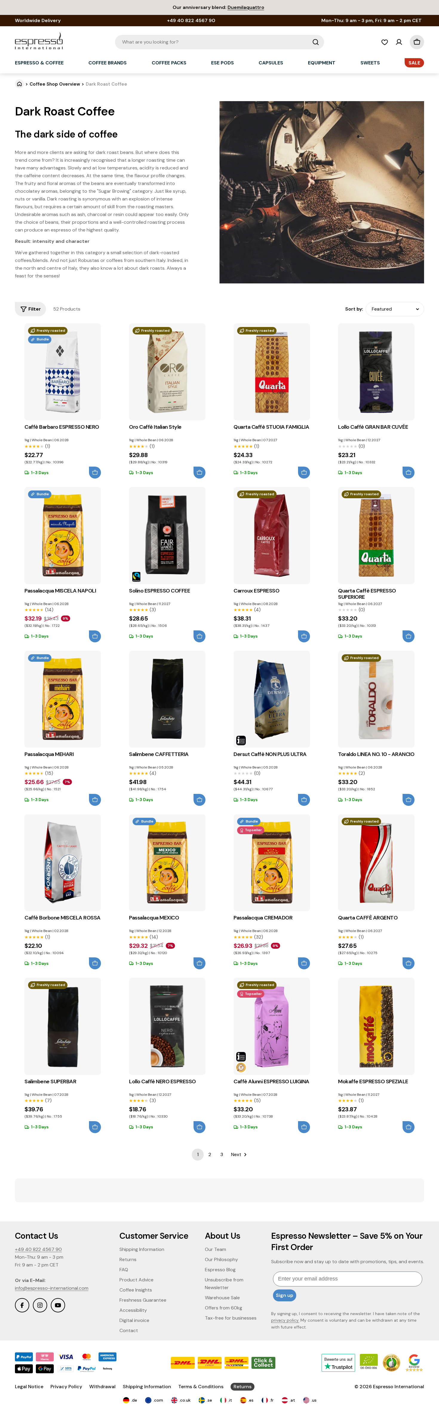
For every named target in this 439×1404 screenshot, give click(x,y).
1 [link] (198, 1154)
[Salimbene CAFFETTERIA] (167, 699)
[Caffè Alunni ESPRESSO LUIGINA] (272, 1026)
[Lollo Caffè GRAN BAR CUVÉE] (376, 371)
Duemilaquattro (246, 7)
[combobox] (219, 42)
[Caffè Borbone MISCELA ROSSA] (62, 862)
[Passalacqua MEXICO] (167, 862)
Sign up (284, 1295)
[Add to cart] (95, 473)
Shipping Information (147, 1386)
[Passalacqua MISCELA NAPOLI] (62, 535)
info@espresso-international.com (51, 1288)
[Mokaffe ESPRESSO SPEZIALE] (376, 1026)
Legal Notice (29, 1386)
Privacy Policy (66, 1386)
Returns (242, 1386)
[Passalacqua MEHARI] (62, 699)
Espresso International (398, 1386)
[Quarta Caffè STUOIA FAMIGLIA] (272, 371)
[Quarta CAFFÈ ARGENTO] (376, 862)
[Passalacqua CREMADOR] (272, 862)
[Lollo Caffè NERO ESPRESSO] (167, 1026)
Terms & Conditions (200, 1386)
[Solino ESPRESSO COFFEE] (167, 535)
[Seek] (315, 42)
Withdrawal (102, 1386)
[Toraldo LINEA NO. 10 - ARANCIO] (376, 699)
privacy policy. (285, 1320)
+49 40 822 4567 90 (38, 1249)
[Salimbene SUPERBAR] (62, 1026)
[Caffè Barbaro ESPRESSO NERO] (62, 371)
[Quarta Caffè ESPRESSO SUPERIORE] (376, 535)
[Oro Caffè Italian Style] (167, 371)
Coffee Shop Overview (55, 84)
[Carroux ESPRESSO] (272, 535)
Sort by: (354, 309)
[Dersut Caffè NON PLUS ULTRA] (272, 699)
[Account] (399, 42)
